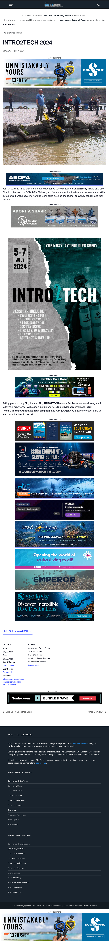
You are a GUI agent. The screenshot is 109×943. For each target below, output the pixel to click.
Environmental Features (17, 863)
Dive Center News (15, 790)
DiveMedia (69, 905)
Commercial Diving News (18, 781)
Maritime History (14, 878)
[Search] (98, 5)
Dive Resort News (15, 795)
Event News (12, 810)
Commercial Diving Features (19, 844)
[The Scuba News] (54, 4)
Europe (6, 672)
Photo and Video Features (18, 882)
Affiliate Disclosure (90, 905)
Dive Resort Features (16, 858)
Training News (13, 819)
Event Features (14, 873)
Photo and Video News (17, 815)
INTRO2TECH (51, 403)
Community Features (16, 849)
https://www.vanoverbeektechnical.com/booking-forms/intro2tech (13, 682)
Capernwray (80, 188)
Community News (15, 786)
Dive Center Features (16, 853)
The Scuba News (34, 905)
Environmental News (16, 800)
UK (11, 672)
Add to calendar (18, 630)
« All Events (9, 24)
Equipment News (15, 805)
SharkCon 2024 (96, 711)
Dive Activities (8, 665)
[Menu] (11, 5)
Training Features (15, 887)
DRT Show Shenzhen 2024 (18, 711)
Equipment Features (16, 868)
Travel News (13, 824)
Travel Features (14, 892)
